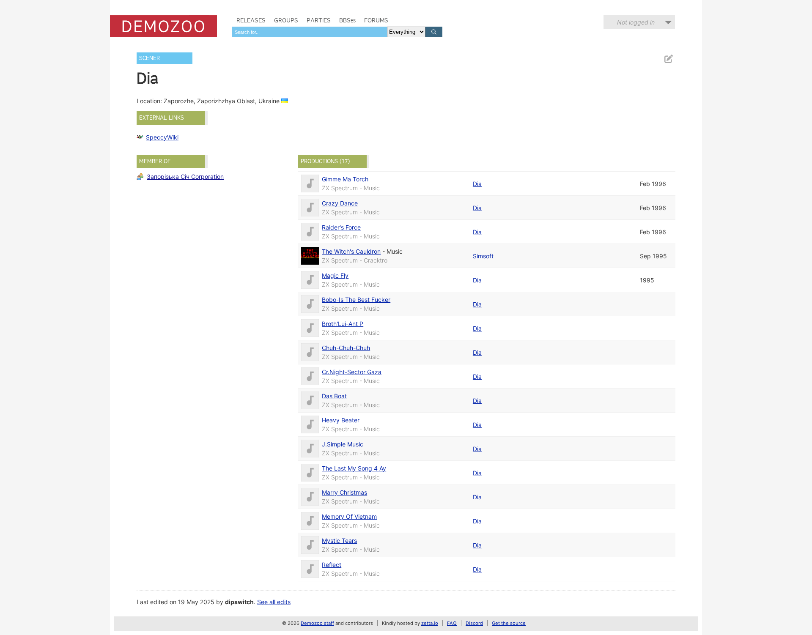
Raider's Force (341, 227)
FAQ (452, 623)
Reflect (331, 564)
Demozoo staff (317, 623)
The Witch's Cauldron (351, 251)
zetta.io (429, 623)
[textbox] (309, 32)
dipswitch (239, 601)
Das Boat (334, 396)
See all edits (274, 601)
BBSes (347, 20)
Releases (251, 20)
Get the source (509, 623)
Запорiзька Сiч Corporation (185, 176)
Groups (286, 20)
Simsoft (483, 256)
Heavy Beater (340, 420)
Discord (474, 623)
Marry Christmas (344, 492)
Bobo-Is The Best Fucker (356, 299)
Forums (376, 20)
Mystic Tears (339, 540)
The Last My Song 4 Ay (354, 468)
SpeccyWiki (162, 137)
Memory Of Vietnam (349, 516)
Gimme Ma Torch (345, 179)
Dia (477, 183)
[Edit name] (668, 59)
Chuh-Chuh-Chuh (346, 347)
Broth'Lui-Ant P (342, 323)
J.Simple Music (342, 444)
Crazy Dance (340, 203)
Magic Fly (335, 275)
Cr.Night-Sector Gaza (351, 371)
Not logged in (636, 22)
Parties (319, 20)
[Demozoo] (163, 26)
